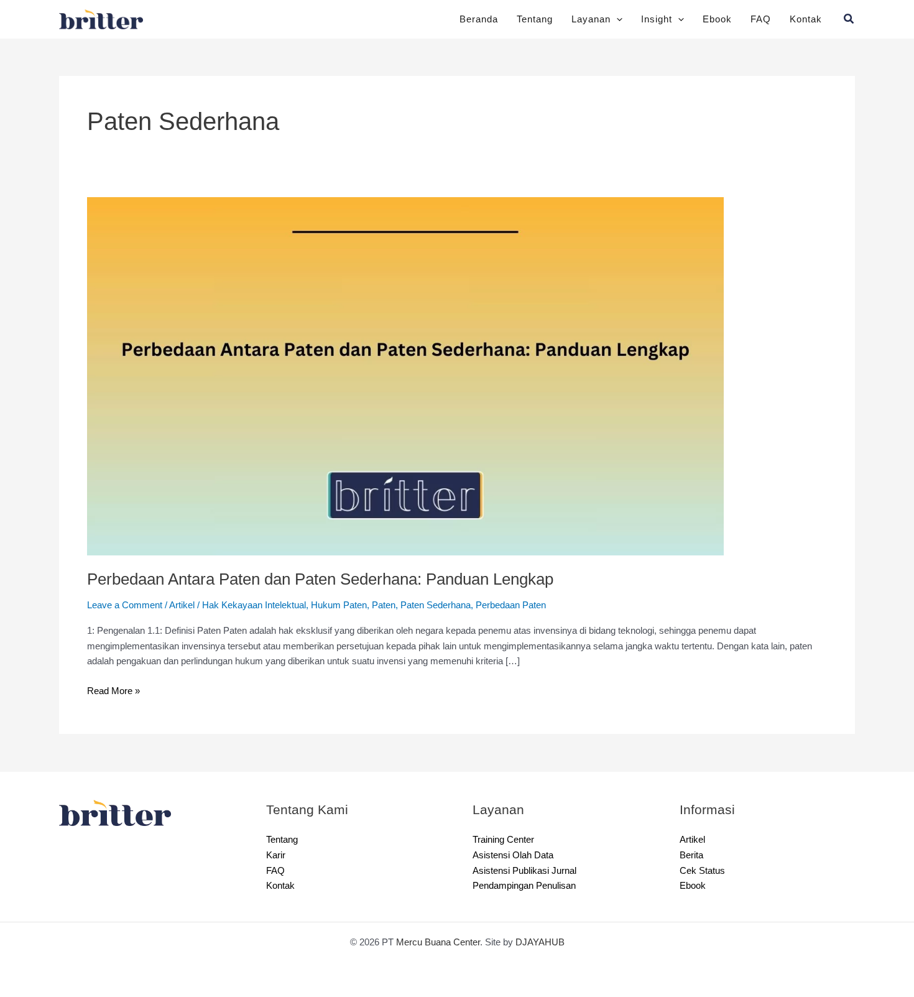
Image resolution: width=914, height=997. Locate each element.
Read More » (113, 690)
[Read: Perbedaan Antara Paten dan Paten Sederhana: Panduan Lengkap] (405, 375)
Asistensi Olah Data (513, 855)
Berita (691, 855)
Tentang (535, 19)
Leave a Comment (124, 605)
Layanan (591, 19)
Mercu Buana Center (438, 942)
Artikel (182, 605)
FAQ (760, 19)
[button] (616, 19)
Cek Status (702, 870)
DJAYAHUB (540, 942)
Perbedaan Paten (511, 605)
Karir (275, 855)
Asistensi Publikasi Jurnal (524, 870)
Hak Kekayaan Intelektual (254, 605)
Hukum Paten (339, 605)
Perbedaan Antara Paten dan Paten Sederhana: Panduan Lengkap (320, 579)
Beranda (478, 19)
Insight (656, 19)
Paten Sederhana (435, 605)
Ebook (717, 19)
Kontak (806, 19)
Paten (383, 605)
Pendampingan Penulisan (524, 885)
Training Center (503, 839)
